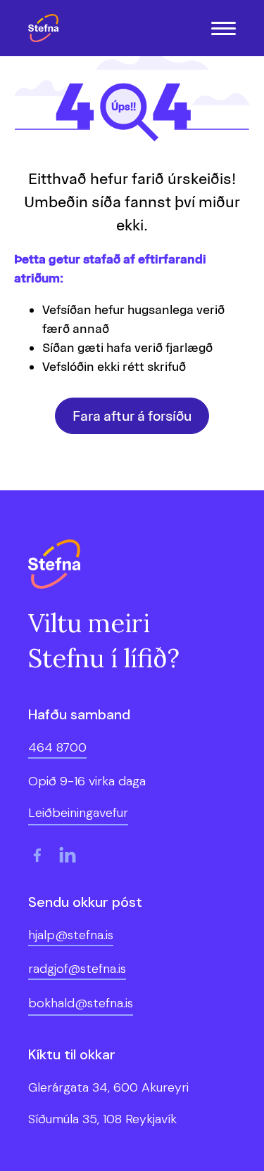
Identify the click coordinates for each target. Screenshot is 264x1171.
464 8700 (57, 747)
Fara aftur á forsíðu (132, 415)
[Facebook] (36, 854)
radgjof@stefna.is (77, 968)
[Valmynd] (223, 28)
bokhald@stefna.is (80, 1003)
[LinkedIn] (67, 854)
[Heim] (46, 28)
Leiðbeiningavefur (78, 812)
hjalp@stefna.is (70, 935)
